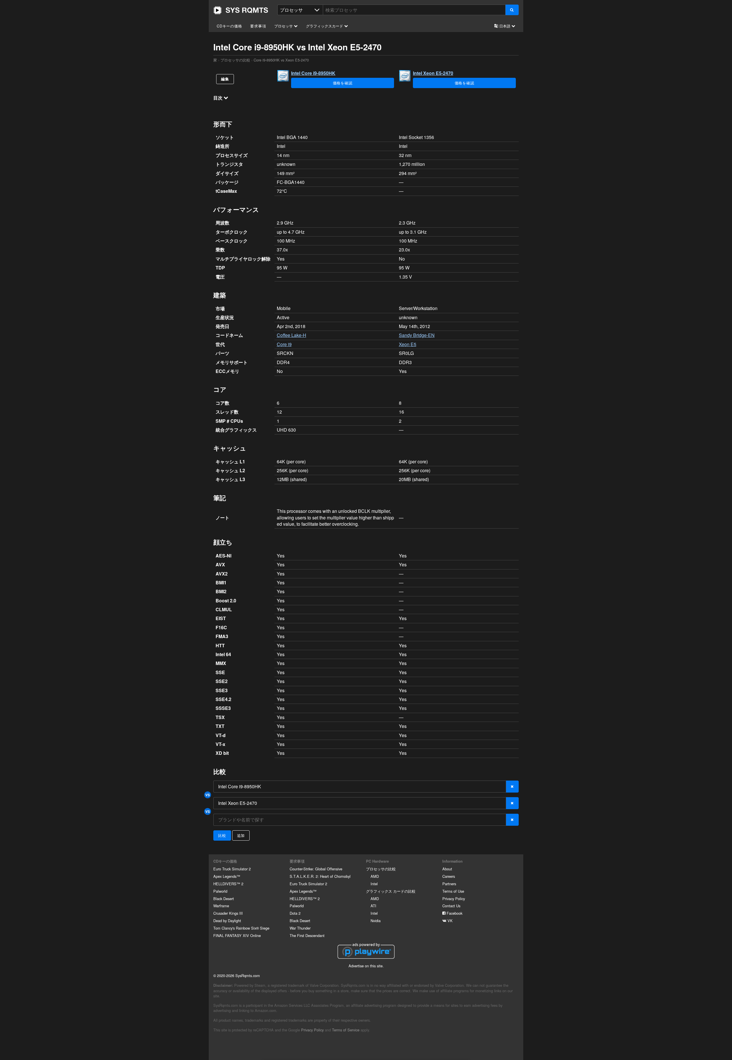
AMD (375, 876)
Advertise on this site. (366, 965)
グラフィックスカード (325, 26)
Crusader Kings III (228, 913)
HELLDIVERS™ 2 (228, 883)
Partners (449, 883)
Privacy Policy (453, 898)
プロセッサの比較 (235, 60)
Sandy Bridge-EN (417, 335)
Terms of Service (345, 1030)
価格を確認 (343, 83)
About (447, 869)
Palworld (220, 891)
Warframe (221, 905)
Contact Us (451, 905)
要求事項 (258, 26)
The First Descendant (307, 935)
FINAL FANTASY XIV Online (237, 935)
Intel (374, 883)
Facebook (453, 913)
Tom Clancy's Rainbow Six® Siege (241, 928)
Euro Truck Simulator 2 (232, 869)
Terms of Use (453, 891)
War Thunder (300, 928)
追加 (241, 835)
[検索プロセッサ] (512, 10)
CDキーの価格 (229, 26)
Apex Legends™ (226, 876)
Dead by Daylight (227, 920)
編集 (225, 79)
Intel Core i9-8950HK (313, 73)
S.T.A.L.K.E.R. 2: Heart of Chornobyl (320, 876)
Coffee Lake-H (291, 335)
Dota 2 (295, 913)
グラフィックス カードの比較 (390, 891)
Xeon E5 (407, 344)
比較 (222, 835)
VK (449, 920)
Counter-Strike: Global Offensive (316, 869)
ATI (373, 905)
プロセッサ (284, 26)
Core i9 (284, 344)
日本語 (505, 26)
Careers (448, 876)
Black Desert (223, 898)
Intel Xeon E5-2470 (433, 73)
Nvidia (376, 920)
